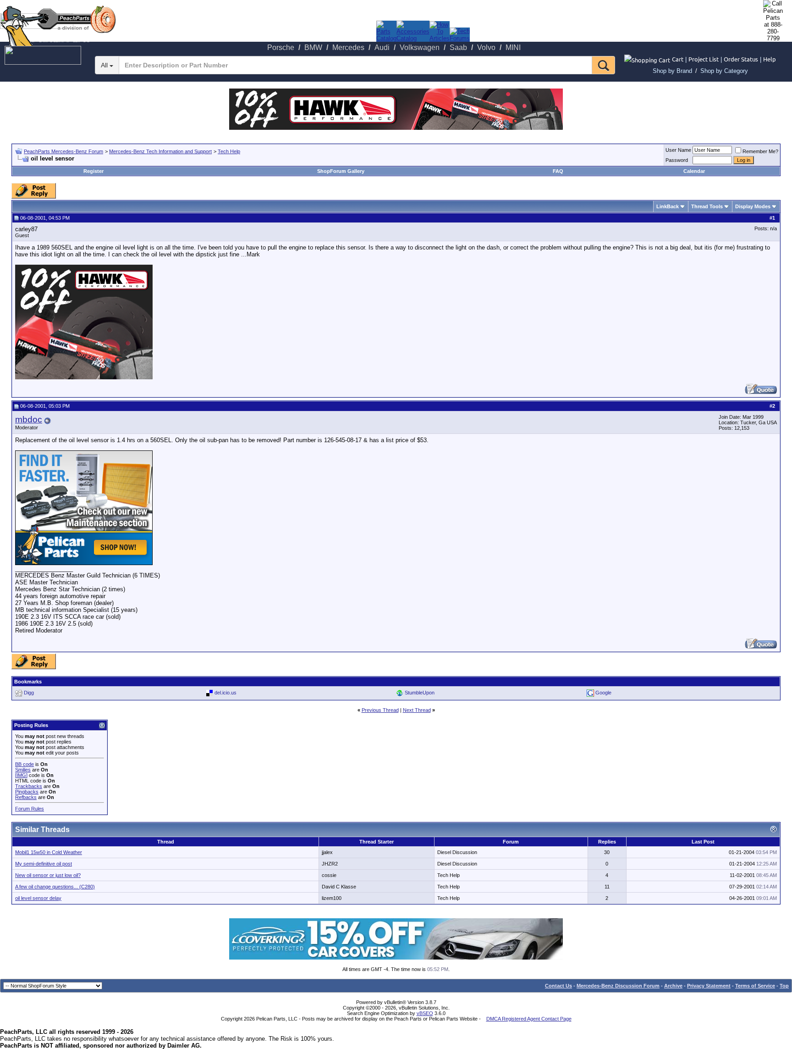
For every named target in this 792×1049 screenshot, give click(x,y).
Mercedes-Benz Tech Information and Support (160, 151)
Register (93, 171)
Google (603, 692)
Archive (673, 985)
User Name (678, 150)
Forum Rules (29, 808)
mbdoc (28, 419)
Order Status (741, 59)
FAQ (558, 171)
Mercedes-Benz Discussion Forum (618, 985)
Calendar (694, 171)
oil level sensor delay (38, 898)
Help (769, 59)
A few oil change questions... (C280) (55, 886)
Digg (29, 692)
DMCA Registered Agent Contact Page (529, 1018)
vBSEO (425, 1013)
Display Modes (752, 206)
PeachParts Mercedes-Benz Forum (63, 151)
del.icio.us (225, 692)
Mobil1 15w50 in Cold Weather (48, 852)
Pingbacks (26, 791)
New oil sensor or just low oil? (48, 875)
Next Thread (417, 710)
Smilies (23, 769)
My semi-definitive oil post (43, 863)
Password (677, 160)
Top (784, 985)
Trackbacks (28, 786)
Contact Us (558, 985)
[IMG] (21, 775)
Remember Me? (760, 151)
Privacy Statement (709, 985)
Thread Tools (707, 206)
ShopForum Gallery (340, 171)
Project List (703, 59)
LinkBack (667, 206)
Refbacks (26, 797)
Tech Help (229, 151)
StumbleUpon (419, 692)
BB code (24, 764)
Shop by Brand (672, 70)
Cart (677, 59)
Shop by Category (724, 70)
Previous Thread (380, 710)
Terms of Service (755, 985)
